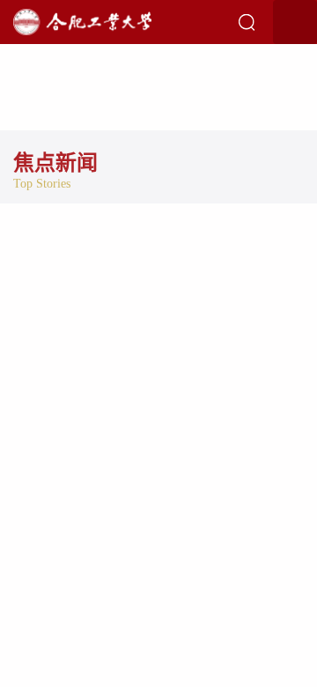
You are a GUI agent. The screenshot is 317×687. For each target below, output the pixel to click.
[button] (246, 22)
